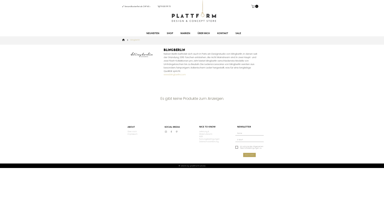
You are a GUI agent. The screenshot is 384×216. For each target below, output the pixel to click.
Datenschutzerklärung (209, 141)
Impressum (133, 134)
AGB (201, 136)
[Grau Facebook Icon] (171, 131)
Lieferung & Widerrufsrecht (205, 132)
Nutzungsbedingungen (209, 139)
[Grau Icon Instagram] (166, 131)
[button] (170, 33)
